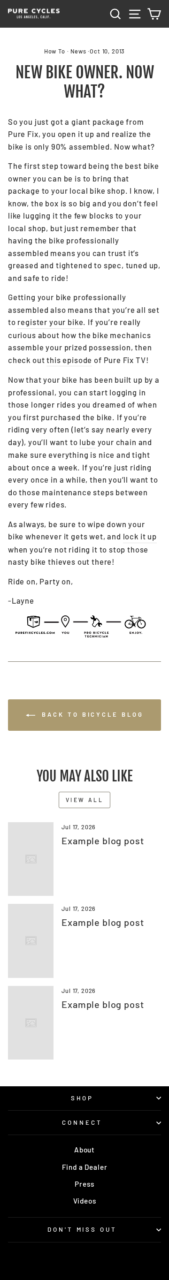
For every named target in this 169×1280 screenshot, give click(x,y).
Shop (82, 1098)
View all (85, 799)
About (84, 1149)
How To (54, 51)
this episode (69, 359)
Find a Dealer (85, 1167)
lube (87, 442)
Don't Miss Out (82, 1229)
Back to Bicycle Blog (91, 714)
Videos (84, 1201)
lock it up (140, 536)
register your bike (50, 321)
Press (84, 1184)
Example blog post (102, 840)
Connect (82, 1122)
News (78, 51)
